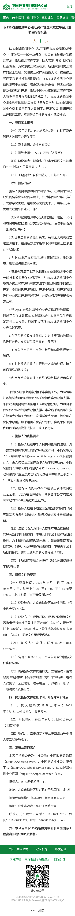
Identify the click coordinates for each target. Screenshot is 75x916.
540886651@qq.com (52, 820)
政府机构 (41, 849)
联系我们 (44, 859)
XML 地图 (37, 911)
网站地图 (30, 859)
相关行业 (60, 849)
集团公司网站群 (18, 849)
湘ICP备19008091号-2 (52, 900)
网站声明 (15, 859)
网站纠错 (59, 859)
